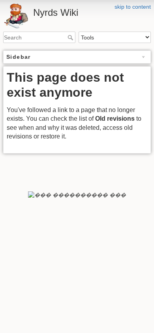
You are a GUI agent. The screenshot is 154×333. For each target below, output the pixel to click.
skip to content (133, 7)
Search (71, 37)
